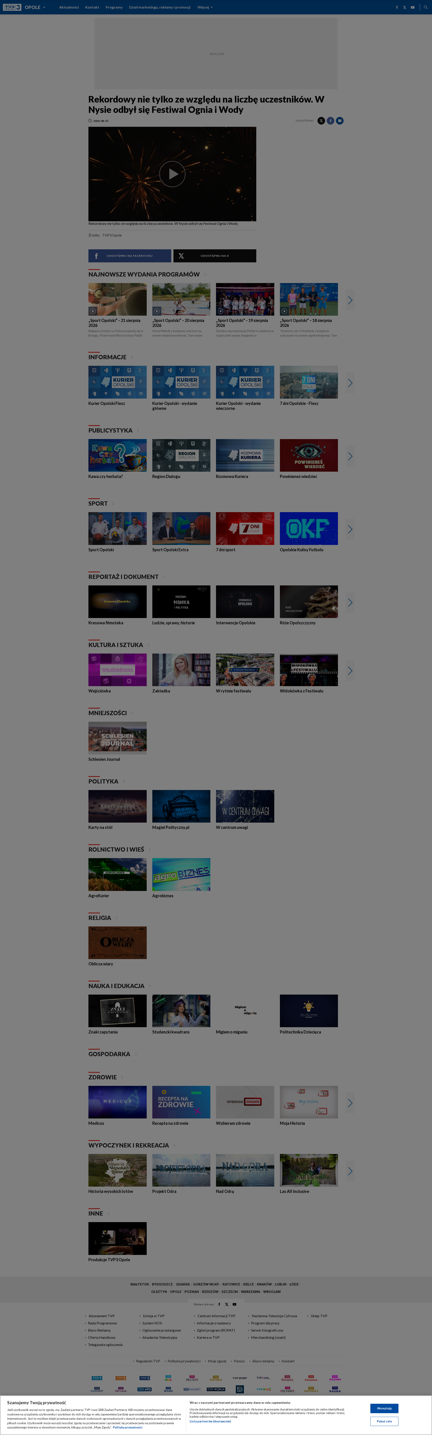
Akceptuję (384, 1408)
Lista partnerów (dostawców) (210, 1421)
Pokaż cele (384, 1421)
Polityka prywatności (127, 1427)
